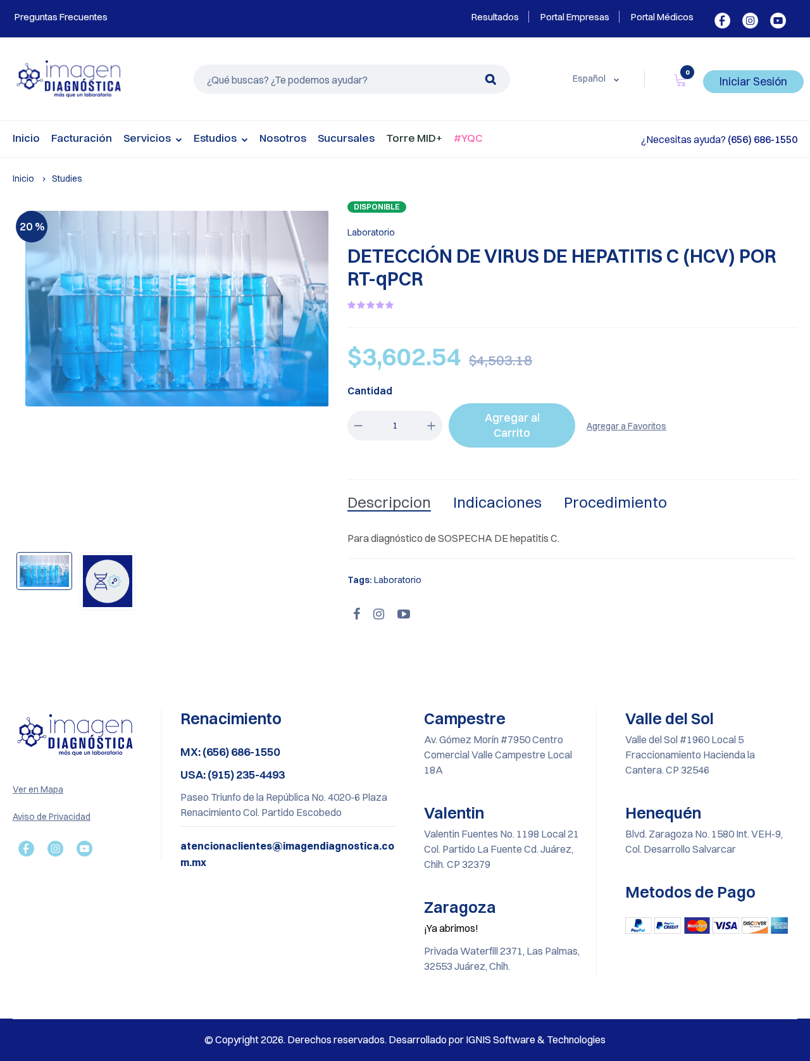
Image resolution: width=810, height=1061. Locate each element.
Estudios (216, 137)
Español (590, 78)
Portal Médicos (662, 17)
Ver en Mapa (38, 789)
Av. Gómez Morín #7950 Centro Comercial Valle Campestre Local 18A (498, 754)
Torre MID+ (414, 137)
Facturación (81, 137)
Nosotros (282, 137)
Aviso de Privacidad (51, 816)
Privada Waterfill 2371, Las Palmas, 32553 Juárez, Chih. (502, 958)
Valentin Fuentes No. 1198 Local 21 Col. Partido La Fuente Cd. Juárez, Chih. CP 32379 (501, 848)
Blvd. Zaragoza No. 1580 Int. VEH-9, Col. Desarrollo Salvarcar (704, 841)
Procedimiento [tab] (615, 502)
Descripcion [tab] (389, 502)
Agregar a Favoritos (626, 426)
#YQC (468, 137)
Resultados (495, 17)
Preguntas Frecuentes (60, 17)
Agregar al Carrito (512, 425)
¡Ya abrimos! (451, 928)
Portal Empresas (574, 17)
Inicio (26, 137)
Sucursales (346, 137)
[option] (177, 308)
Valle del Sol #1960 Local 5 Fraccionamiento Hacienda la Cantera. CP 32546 (690, 754)
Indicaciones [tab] (497, 502)
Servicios (148, 137)
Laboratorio (371, 232)
